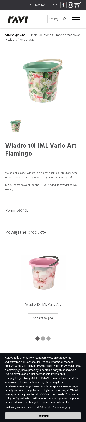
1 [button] (37, 338)
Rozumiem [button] (43, 415)
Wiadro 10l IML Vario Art (43, 304)
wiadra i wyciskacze (21, 40)
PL (50, 5)
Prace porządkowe (67, 35)
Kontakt (41, 5)
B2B (30, 5)
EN (56, 5)
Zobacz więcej (43, 318)
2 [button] (43, 338)
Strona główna (15, 35)
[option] (43, 288)
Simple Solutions (40, 35)
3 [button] (48, 338)
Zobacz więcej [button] (61, 407)
